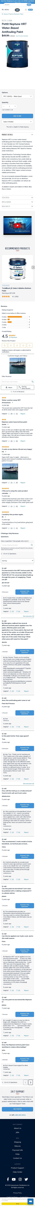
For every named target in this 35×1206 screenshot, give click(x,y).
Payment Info (17, 1150)
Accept (17, 1203)
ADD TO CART (17, 116)
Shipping (17, 1142)
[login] (25, 9)
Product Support (17, 1168)
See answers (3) (28, 616)
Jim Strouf (5, 582)
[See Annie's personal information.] (8, 424)
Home (5, 14)
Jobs (17, 1132)
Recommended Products (17, 248)
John (3, 1050)
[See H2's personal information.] (5, 451)
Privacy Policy (17, 1193)
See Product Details (22, 36)
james (4, 896)
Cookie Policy (24, 1197)
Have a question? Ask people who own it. (15, 541)
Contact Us (17, 1158)
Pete (3, 941)
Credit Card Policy (12, 1197)
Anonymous (6, 402)
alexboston (6, 796)
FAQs (17, 1154)
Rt (3, 517)
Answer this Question (24, 592)
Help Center (18, 1109)
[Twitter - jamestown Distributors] (26, 1180)
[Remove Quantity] (4, 106)
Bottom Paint (18, 14)
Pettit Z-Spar (7, 20)
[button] (4, 345)
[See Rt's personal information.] (5, 517)
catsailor (5, 493)
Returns (17, 1146)
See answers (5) (28, 783)
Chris (4, 847)
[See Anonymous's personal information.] (12, 402)
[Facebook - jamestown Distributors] (8, 1180)
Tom (3, 739)
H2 (3, 451)
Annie (4, 424)
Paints (11, 14)
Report (23, 414)
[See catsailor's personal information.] (10, 493)
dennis (4, 642)
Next (33, 267)
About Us (17, 1128)
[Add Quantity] (15, 106)
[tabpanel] (17, 163)
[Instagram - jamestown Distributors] (20, 1180)
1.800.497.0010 (20, 1115)
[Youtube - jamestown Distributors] (13, 1180)
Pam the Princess (8, 703)
